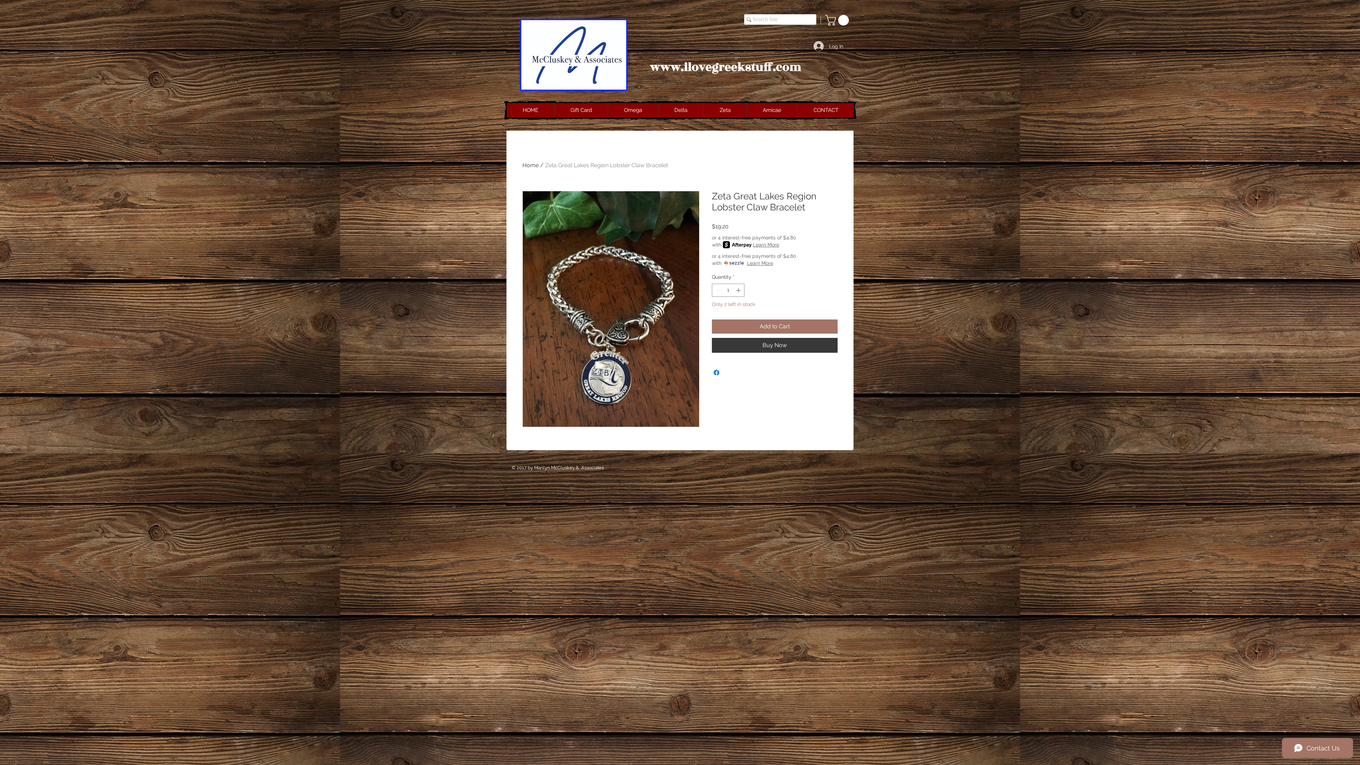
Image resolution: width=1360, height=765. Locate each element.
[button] (838, 20)
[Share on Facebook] (716, 372)
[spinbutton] (728, 290)
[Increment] (739, 290)
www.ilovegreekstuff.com (725, 67)
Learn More (766, 245)
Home (530, 165)
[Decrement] (717, 290)
